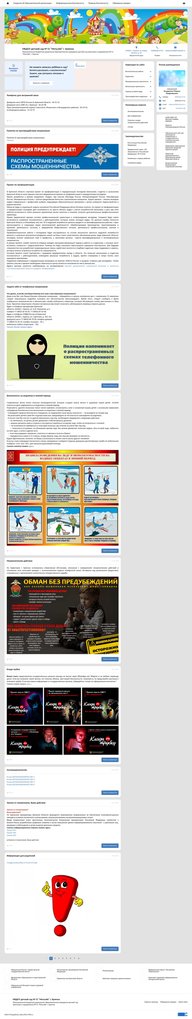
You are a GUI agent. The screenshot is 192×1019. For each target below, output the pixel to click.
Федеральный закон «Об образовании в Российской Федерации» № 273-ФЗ (138, 152)
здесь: (31, 446)
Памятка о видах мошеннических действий (138, 122)
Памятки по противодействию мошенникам (28, 131)
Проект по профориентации (20, 185)
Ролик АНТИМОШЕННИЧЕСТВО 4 (21, 785)
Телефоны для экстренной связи (22, 95)
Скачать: (10, 140)
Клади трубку (13, 669)
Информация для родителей (21, 856)
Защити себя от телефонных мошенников (27, 287)
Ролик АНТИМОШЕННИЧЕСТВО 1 (21, 777)
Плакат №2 (11, 833)
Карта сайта (183, 1002)
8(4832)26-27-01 (180, 97)
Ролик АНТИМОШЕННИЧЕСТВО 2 (21, 780)
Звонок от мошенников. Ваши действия (26, 803)
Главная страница (151, 1002)
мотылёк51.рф (180, 108)
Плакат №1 (11, 830)
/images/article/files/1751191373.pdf (22, 863)
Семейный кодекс (134, 163)
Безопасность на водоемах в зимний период (29, 396)
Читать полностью (110, 121)
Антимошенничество (17, 770)
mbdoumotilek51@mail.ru (177, 104)
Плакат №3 (11, 835)
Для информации (134, 116)
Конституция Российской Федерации (137, 144)
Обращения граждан (121, 3)
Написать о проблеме (41, 83)
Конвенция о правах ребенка (139, 158)
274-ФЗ (130, 127)
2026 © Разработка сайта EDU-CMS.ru (18, 1015)
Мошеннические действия (19, 561)
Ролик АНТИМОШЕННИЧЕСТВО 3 (21, 782)
